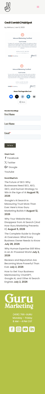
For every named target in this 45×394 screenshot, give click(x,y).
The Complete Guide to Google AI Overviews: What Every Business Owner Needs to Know (22, 237)
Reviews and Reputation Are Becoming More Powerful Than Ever (21, 263)
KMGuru (10, 27)
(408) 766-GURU (22, 314)
